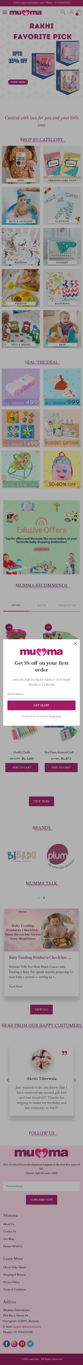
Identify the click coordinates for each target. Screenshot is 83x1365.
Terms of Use (55, 716)
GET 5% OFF (41, 705)
